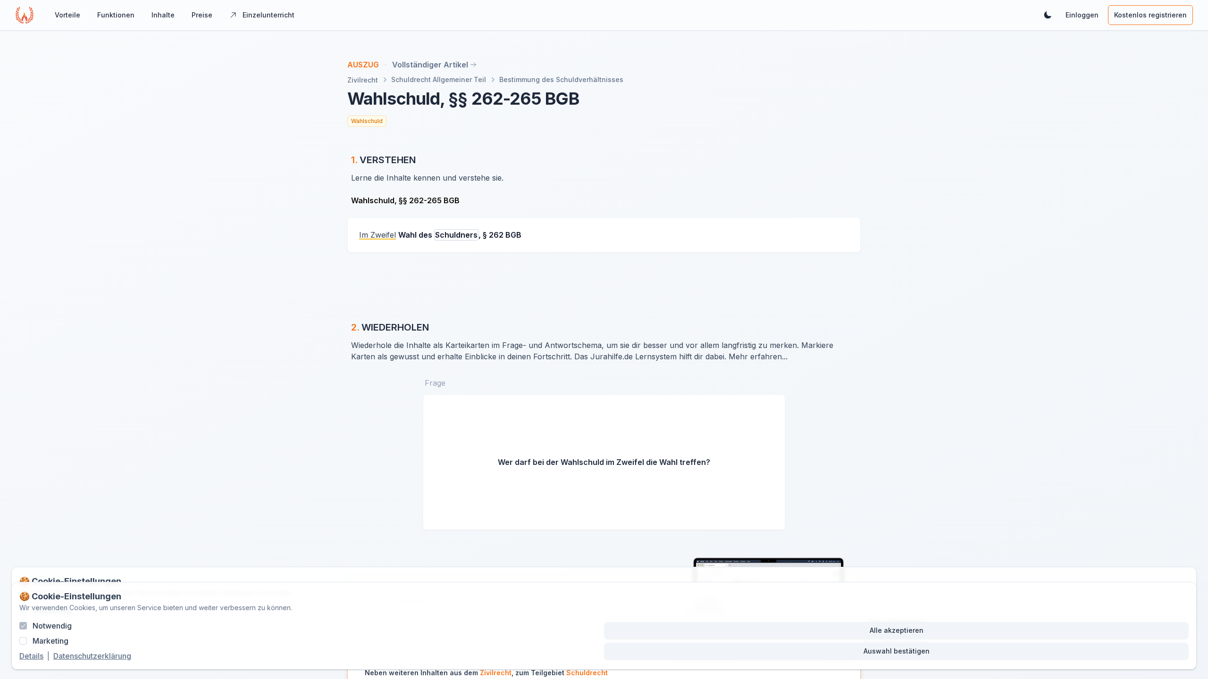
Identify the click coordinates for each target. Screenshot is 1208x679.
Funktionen (115, 15)
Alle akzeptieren (896, 630)
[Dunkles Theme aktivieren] (1047, 15)
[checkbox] (23, 625)
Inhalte (163, 15)
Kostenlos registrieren (1150, 15)
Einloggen (1082, 15)
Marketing (50, 641)
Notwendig (52, 625)
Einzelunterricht (268, 15)
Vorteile (67, 15)
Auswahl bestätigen (897, 651)
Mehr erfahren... (758, 356)
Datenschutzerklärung (92, 656)
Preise (202, 15)
